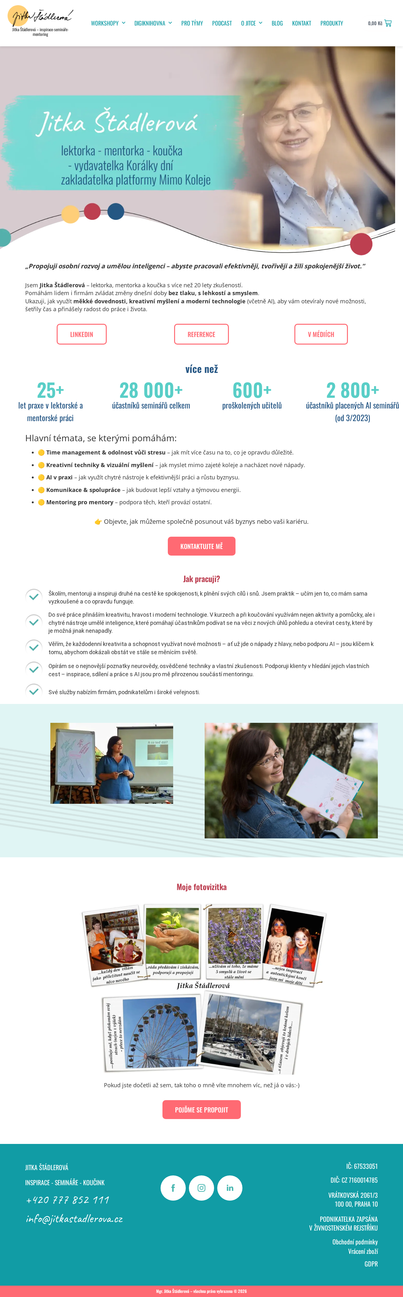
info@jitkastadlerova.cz (73, 1218)
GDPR (371, 1263)
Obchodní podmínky (355, 1241)
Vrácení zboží (363, 1251)
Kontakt (301, 23)
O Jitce (248, 23)
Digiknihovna (149, 23)
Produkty (332, 23)
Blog (277, 23)
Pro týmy (192, 23)
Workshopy (105, 23)
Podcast (222, 23)
